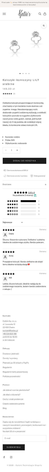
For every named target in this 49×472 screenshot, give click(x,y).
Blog (5, 408)
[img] (8, 230)
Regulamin (7, 367)
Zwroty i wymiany (10, 358)
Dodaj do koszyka (24, 161)
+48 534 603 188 (9, 333)
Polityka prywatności (11, 376)
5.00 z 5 (31, 192)
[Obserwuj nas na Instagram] (11, 457)
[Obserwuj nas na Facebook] (4, 457)
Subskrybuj (14, 447)
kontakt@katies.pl (10, 330)
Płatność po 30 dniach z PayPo (16, 363)
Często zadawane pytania (13, 403)
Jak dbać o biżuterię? (11, 394)
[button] (12, 201)
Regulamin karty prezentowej (15, 372)
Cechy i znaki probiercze (13, 399)
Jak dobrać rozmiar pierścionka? (16, 390)
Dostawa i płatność (11, 353)
